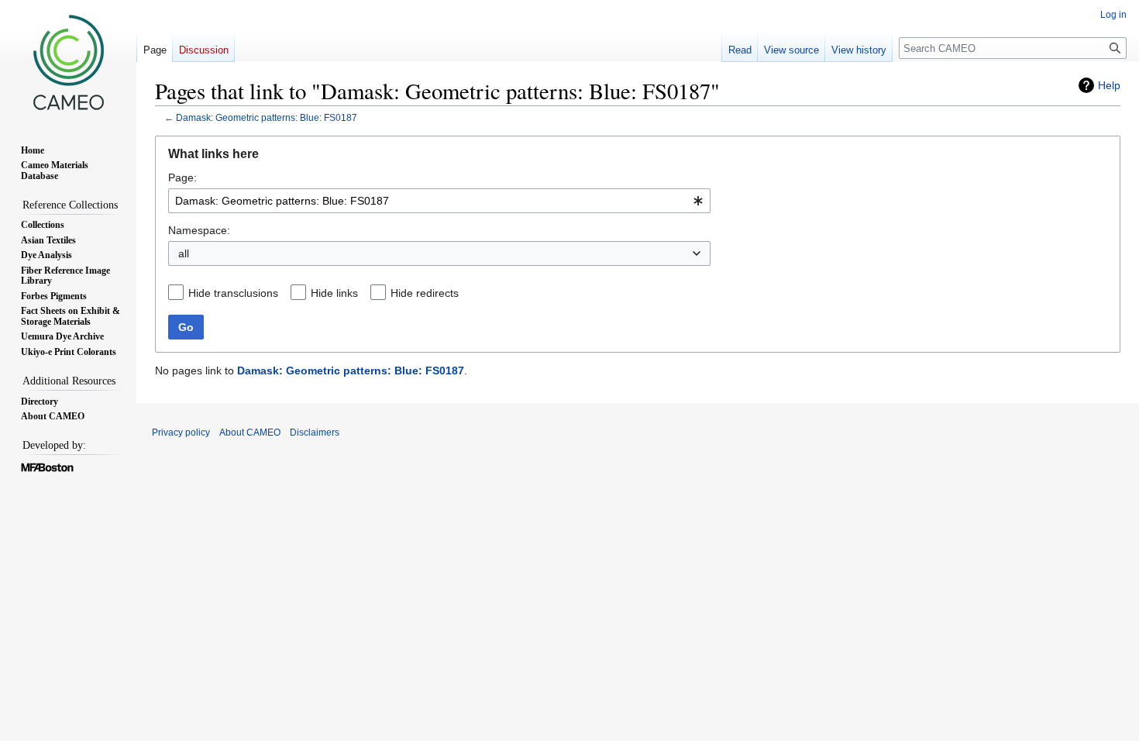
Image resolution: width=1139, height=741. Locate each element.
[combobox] (439, 200)
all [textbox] (183, 253)
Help (1109, 85)
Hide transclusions (233, 293)
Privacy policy (181, 432)
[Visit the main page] (68, 62)
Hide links (334, 293)
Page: (182, 177)
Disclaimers (314, 432)
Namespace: (199, 230)
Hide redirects (425, 293)
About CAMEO (249, 432)
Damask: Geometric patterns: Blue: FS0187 (266, 117)
